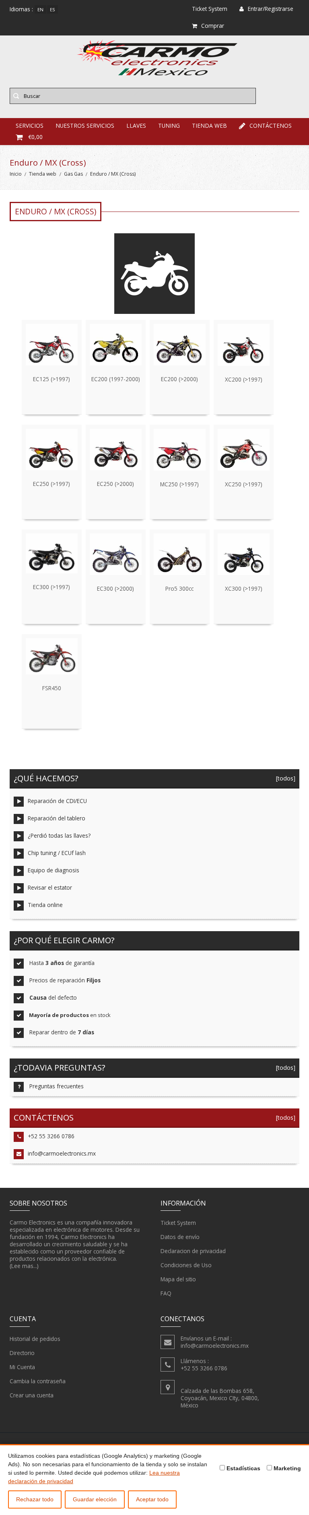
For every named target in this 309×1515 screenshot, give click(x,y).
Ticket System (178, 1223)
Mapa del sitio (178, 1279)
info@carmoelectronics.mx (62, 1153)
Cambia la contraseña (38, 1381)
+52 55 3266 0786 (51, 1136)
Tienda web (42, 173)
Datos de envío (180, 1237)
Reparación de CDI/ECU (57, 801)
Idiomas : (21, 9)
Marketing (286, 1468)
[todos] (284, 778)
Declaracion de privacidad (193, 1251)
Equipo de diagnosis (53, 870)
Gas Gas (73, 173)
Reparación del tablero (56, 818)
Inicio (16, 173)
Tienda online (45, 905)
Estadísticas (242, 1468)
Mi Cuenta (22, 1367)
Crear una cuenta (32, 1395)
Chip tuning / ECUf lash (57, 853)
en (40, 9)
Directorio (22, 1353)
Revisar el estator (50, 887)
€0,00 (35, 137)
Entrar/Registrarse (270, 8)
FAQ (166, 1293)
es (52, 9)
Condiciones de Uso (186, 1265)
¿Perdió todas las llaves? (59, 835)
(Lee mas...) (24, 1266)
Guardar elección (95, 1499)
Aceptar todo (152, 1499)
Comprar (212, 25)
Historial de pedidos (35, 1339)
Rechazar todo (35, 1499)
